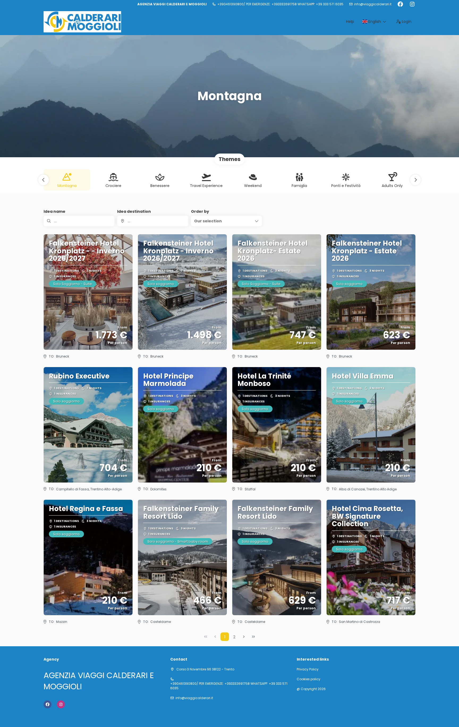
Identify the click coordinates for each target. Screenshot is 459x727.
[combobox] (152, 221)
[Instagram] (412, 4)
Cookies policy (308, 679)
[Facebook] (400, 4)
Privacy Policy (307, 669)
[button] (43, 180)
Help (350, 21)
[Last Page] (253, 636)
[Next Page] (244, 636)
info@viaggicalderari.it (373, 4)
